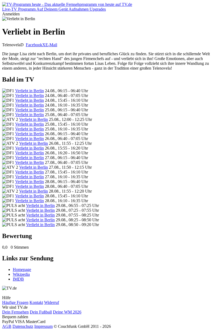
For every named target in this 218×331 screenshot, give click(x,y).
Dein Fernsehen (15, 312)
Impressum (43, 326)
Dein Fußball (41, 312)
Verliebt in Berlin (29, 90)
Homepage (22, 269)
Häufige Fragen (15, 302)
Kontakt (36, 302)
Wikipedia (21, 274)
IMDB (18, 279)
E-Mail (51, 45)
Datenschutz (22, 326)
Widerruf (51, 302)
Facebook (34, 45)
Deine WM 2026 (67, 312)
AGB (6, 326)
